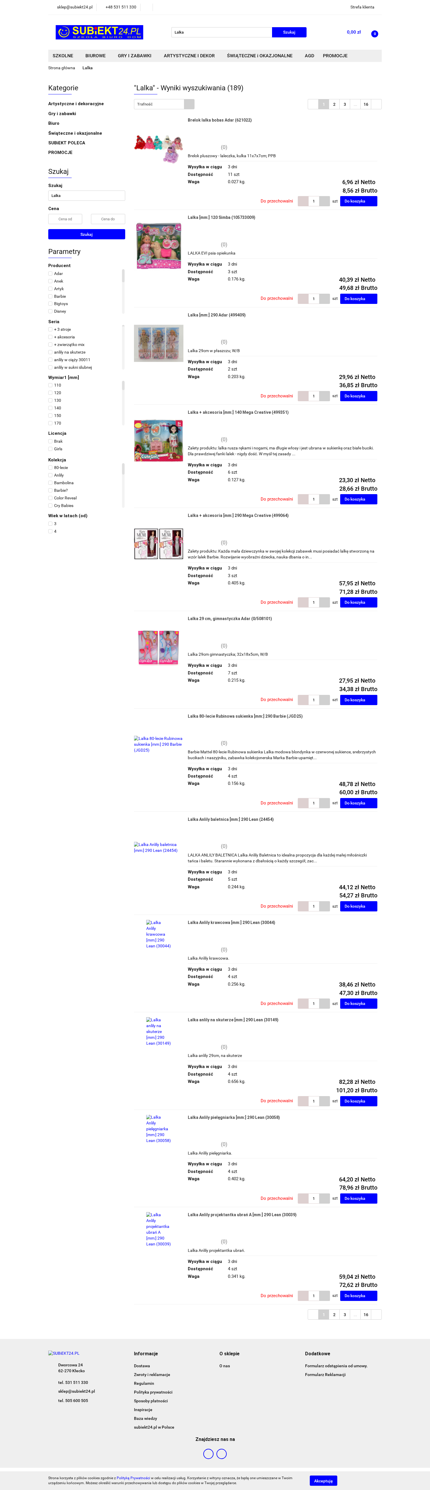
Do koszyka (355, 201)
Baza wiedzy (145, 1418)
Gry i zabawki (62, 113)
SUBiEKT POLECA (66, 143)
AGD (309, 55)
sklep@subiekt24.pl (76, 1391)
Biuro (54, 123)
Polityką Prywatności (133, 1478)
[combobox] (164, 104)
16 (366, 104)
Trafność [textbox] (145, 104)
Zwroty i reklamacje (152, 1374)
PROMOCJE (60, 152)
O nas (224, 1365)
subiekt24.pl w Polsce (154, 1427)
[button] (146, 1354)
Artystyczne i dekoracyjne (76, 103)
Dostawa (142, 1365)
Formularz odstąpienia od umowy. (336, 1365)
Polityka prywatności (153, 1392)
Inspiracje (143, 1409)
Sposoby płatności (151, 1401)
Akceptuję (323, 1480)
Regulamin (144, 1383)
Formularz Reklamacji (325, 1374)
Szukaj (86, 234)
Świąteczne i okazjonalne (75, 133)
